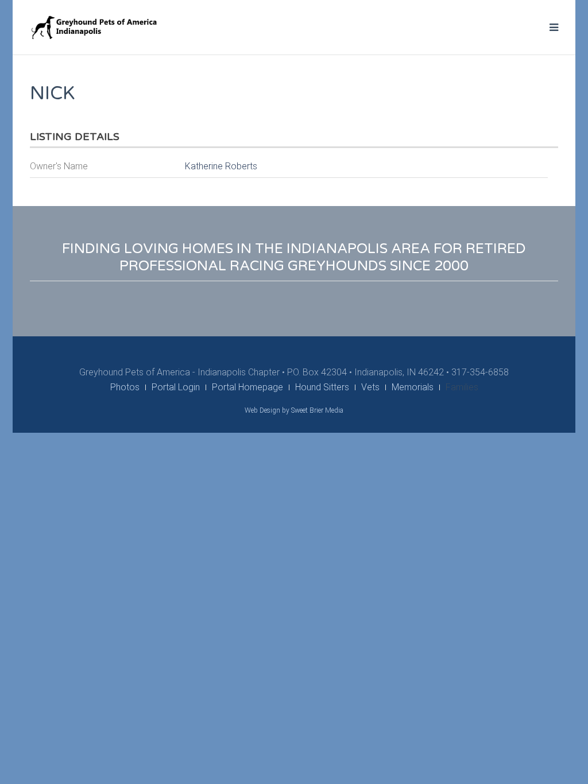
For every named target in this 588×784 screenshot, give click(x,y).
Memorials (413, 387)
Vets (370, 387)
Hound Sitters (322, 387)
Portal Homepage (247, 387)
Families (462, 387)
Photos (125, 387)
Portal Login (176, 387)
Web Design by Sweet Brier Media (294, 410)
